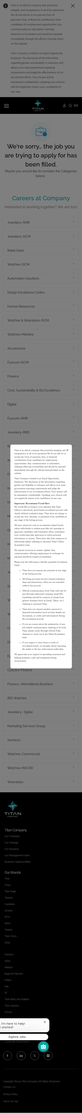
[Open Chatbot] (43, 1046)
